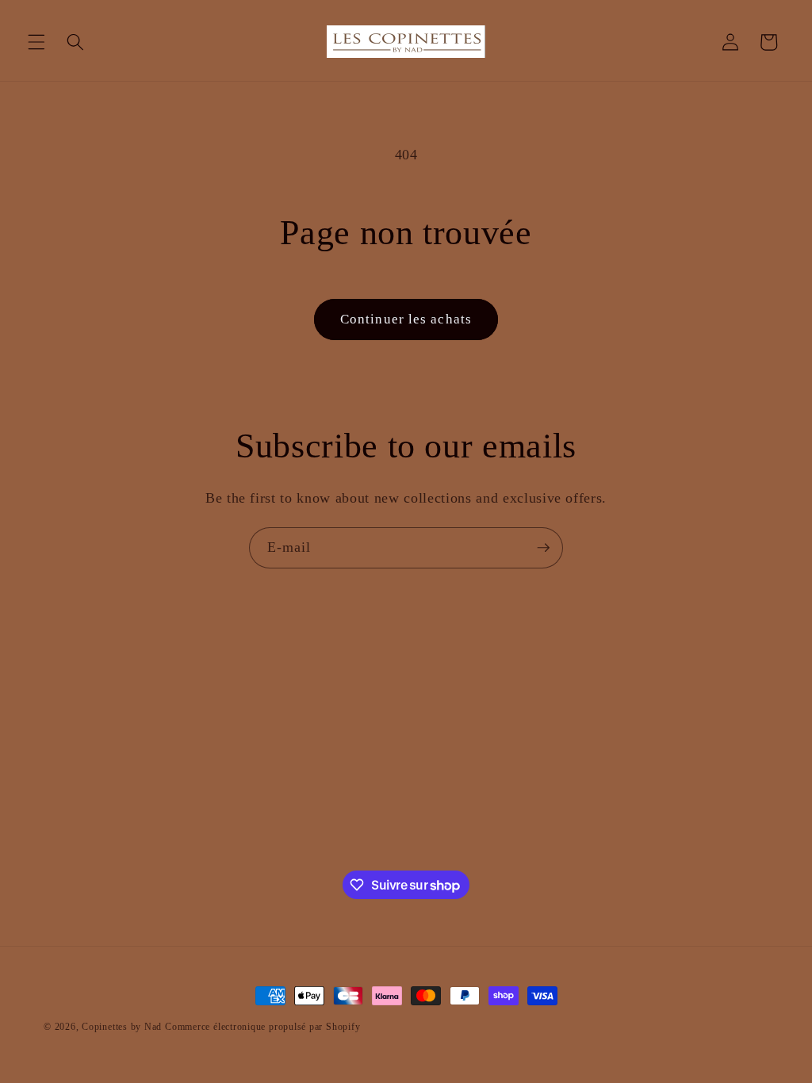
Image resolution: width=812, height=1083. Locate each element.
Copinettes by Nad (123, 1026)
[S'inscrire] (543, 547)
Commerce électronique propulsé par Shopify (262, 1026)
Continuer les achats (406, 319)
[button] (36, 42)
